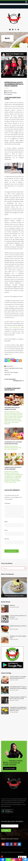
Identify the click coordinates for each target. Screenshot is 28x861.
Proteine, (6, 482)
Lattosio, (6, 479)
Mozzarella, (12, 479)
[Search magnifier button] (25, 568)
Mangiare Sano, (8, 419)
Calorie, (18, 411)
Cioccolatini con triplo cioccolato (18, 616)
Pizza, (13, 420)
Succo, (6, 449)
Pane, (19, 419)
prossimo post (17, 380)
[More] (20, 360)
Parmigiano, (7, 480)
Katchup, (19, 417)
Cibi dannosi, (14, 413)
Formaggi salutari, (8, 477)
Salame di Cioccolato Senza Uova (18, 636)
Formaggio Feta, (17, 477)
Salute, (13, 422)
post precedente (11, 379)
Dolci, (21, 414)
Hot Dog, (10, 417)
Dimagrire (15, 372)
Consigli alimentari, (14, 473)
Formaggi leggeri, (17, 476)
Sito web (6, 538)
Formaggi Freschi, (8, 476)
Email (6, 530)
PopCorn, (20, 420)
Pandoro (12, 605)
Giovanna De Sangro (12, 92)
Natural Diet (7, 374)
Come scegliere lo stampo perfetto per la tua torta (18, 697)
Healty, (6, 417)
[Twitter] (19, 844)
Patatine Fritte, (8, 420)
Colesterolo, (7, 447)
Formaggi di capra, (9, 474)
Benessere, (13, 411)
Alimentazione (9, 366)
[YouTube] (3, 844)
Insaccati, (14, 417)
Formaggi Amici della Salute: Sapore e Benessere (13, 468)
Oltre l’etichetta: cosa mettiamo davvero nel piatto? (18, 677)
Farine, (6, 416)
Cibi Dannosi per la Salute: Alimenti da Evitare (12, 408)
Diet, (5, 414)
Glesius (21, 852)
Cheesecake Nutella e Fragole (18, 626)
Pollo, (16, 420)
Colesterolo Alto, (14, 447)
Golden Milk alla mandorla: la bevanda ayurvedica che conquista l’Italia (18, 709)
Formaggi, (10, 416)
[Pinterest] (14, 360)
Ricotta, (11, 482)
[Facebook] (6, 360)
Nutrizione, (15, 419)
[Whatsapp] (9, 360)
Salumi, (9, 422)
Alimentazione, (9, 446)
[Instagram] (11, 360)
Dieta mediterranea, (15, 414)
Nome (6, 521)
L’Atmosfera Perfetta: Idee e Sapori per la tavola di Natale (18, 687)
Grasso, (15, 416)
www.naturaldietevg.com (14, 327)
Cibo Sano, (19, 413)
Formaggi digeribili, (18, 474)
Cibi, (9, 413)
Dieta (11, 372)
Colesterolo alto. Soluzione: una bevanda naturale (13, 442)
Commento (7, 503)
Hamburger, (20, 416)
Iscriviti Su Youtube (9, 768)
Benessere (7, 372)
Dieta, (8, 414)
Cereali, (6, 413)
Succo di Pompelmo (12, 449)
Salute (14, 482)
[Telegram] (17, 360)
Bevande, (15, 446)
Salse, (6, 422)
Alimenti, (8, 411)
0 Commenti (9, 94)
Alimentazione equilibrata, (12, 471)
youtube (10, 354)
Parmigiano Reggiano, (15, 480)
